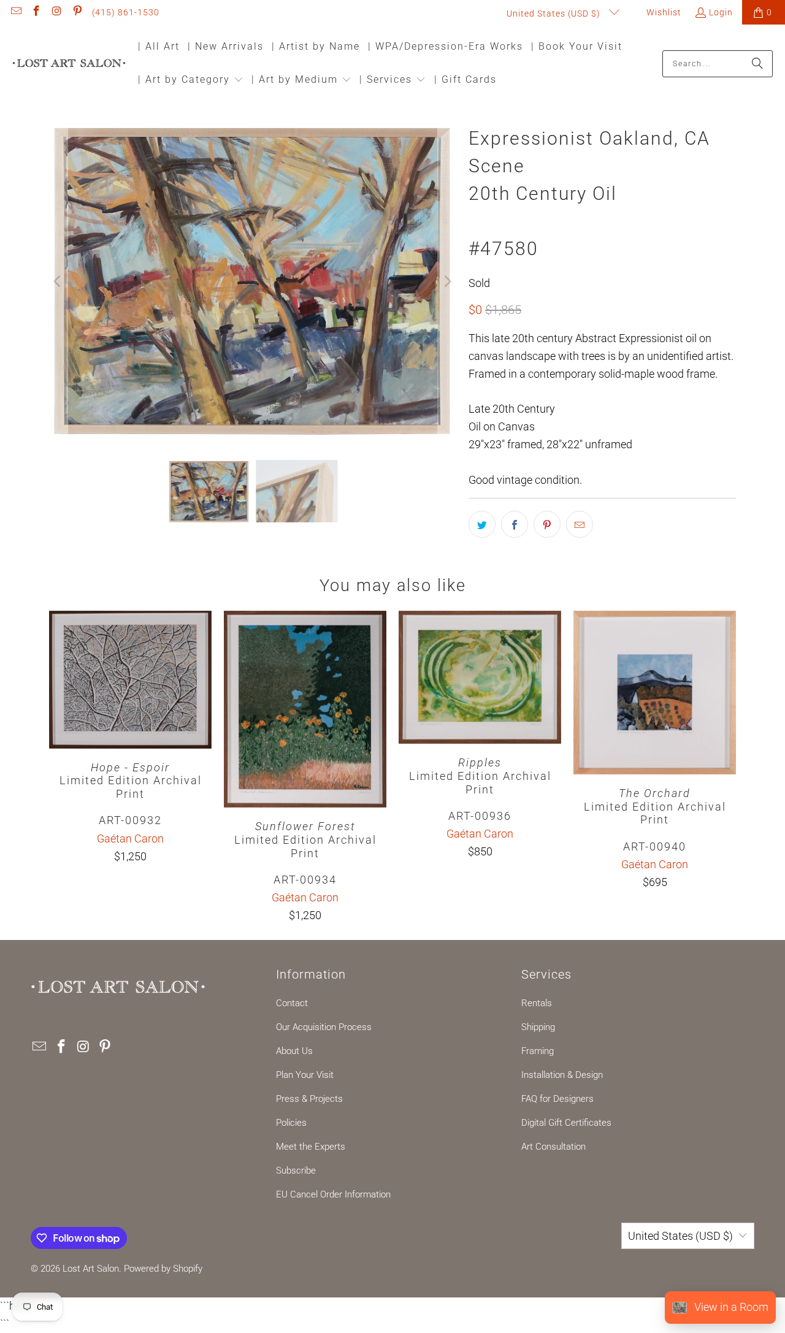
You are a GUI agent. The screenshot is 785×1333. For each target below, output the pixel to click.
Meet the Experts (310, 1146)
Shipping (538, 1027)
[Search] (757, 63)
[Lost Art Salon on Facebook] (36, 12)
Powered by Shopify (163, 1268)
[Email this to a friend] (579, 524)
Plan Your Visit (305, 1074)
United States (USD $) (555, 13)
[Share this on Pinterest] (547, 524)
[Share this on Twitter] (482, 524)
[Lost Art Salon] (69, 64)
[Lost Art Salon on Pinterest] (77, 12)
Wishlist (662, 12)
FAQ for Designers (557, 1098)
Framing (537, 1050)
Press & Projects (309, 1098)
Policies (291, 1122)
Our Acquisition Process (324, 1027)
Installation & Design (562, 1074)
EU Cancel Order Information (333, 1194)
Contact (292, 1003)
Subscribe (296, 1170)
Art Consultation (553, 1146)
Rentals (536, 1003)
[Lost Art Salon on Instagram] (56, 12)
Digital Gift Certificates (566, 1122)
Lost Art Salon (91, 1268)
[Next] (447, 281)
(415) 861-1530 (125, 12)
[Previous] (58, 281)
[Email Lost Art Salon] (15, 12)
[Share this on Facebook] (514, 524)
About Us (294, 1050)
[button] (190, 80)
